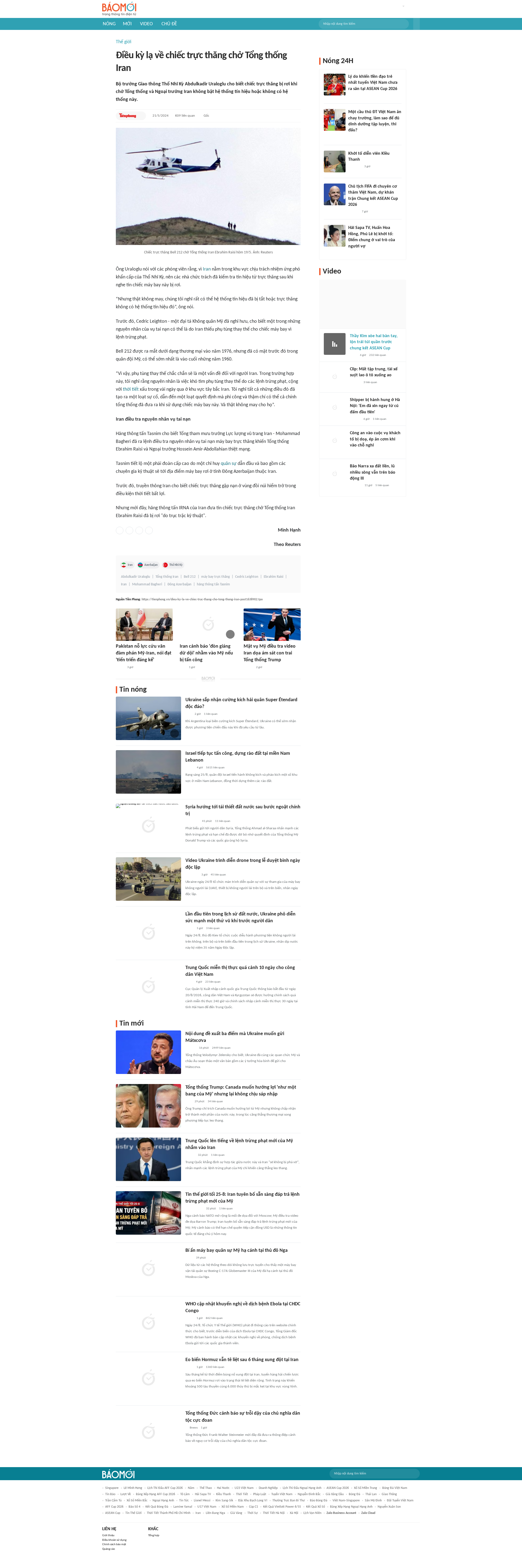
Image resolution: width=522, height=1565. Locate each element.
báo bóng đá (318, 1500)
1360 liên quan (215, 1367)
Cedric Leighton (246, 577)
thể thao (206, 1488)
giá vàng (236, 1513)
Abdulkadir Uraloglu (135, 577)
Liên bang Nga (215, 1513)
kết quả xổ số (315, 1506)
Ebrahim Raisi (273, 577)
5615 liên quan (215, 767)
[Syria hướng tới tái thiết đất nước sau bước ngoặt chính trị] (148, 825)
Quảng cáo (108, 1549)
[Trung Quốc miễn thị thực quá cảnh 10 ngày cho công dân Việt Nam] (148, 986)
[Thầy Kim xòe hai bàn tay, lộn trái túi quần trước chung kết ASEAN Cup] (335, 344)
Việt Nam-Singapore (346, 1500)
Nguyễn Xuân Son (389, 1506)
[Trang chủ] (119, 9)
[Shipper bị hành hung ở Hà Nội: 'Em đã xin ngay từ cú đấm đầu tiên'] (335, 408)
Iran (207, 269)
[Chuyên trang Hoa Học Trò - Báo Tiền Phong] (351, 137)
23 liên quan (212, 981)
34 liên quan (215, 1101)
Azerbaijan (151, 565)
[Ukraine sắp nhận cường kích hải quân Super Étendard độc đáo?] (148, 718)
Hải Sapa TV (203, 1494)
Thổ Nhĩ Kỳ (175, 565)
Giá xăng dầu (335, 1494)
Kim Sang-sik (224, 1500)
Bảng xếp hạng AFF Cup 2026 (155, 1494)
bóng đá (354, 1494)
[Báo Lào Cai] (189, 1318)
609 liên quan (185, 115)
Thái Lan (371, 1494)
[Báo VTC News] (191, 875)
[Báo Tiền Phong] (127, 116)
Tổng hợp (153, 1535)
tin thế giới (133, 1513)
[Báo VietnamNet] (248, 667)
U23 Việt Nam (244, 1488)
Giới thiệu (108, 1535)
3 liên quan (213, 928)
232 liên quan (377, 355)
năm (191, 1488)
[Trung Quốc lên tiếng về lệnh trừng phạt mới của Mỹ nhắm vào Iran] (148, 1159)
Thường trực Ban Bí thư (288, 1500)
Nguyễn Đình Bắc (309, 1494)
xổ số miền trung (365, 1488)
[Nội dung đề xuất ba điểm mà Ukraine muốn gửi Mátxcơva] (148, 1052)
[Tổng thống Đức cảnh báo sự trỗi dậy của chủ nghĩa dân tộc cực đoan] (148, 1432)
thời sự (252, 1513)
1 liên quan (210, 714)
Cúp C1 (253, 1506)
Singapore (112, 1488)
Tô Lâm (185, 1494)
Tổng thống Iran (167, 577)
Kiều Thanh (223, 1494)
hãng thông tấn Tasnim (213, 584)
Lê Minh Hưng (133, 1488)
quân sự (229, 463)
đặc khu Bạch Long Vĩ (252, 1500)
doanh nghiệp (268, 1488)
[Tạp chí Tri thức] (353, 355)
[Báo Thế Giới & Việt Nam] (120, 667)
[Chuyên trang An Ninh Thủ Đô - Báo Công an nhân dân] (183, 667)
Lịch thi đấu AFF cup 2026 (165, 1488)
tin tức (184, 1500)
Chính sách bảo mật (114, 1544)
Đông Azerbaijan (179, 584)
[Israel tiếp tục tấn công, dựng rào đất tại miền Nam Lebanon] (148, 772)
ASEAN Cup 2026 (338, 1488)
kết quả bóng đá (156, 1506)
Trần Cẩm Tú (113, 1500)
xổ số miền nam (233, 1506)
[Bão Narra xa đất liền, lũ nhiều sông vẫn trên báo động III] (335, 474)
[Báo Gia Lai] (194, 1208)
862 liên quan (214, 1318)
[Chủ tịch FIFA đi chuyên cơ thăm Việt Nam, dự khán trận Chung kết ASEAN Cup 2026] (335, 194)
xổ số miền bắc (137, 1500)
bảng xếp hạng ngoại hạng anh (351, 1506)
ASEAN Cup (112, 1513)
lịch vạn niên (312, 1513)
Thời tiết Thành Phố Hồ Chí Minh (168, 1513)
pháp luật (259, 1494)
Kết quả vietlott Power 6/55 (282, 1506)
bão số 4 (134, 1506)
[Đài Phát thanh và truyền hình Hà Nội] (355, 485)
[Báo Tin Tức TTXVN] (189, 982)
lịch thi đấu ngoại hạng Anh (302, 1488)
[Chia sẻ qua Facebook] (119, 530)
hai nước (223, 1488)
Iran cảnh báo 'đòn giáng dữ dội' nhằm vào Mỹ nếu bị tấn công (206, 653)
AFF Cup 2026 (114, 1506)
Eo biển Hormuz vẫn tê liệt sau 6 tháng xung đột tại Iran (242, 1359)
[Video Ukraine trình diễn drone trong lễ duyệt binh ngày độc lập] (148, 879)
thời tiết (131, 389)
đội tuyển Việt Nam (400, 1500)
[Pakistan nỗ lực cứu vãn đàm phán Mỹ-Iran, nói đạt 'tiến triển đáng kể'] (144, 624)
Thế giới (123, 42)
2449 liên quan (221, 1048)
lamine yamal (182, 1506)
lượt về (125, 1494)
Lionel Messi (202, 1500)
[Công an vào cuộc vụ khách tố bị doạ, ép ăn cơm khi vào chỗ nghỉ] (335, 441)
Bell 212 (190, 577)
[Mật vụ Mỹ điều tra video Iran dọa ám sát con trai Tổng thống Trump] (272, 624)
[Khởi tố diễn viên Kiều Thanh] (335, 161)
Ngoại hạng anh (163, 1500)
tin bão (110, 1494)
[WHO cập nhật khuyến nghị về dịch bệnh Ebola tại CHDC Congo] (148, 1322)
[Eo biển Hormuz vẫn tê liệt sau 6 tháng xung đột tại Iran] (148, 1378)
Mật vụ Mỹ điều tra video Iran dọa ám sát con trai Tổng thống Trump (270, 653)
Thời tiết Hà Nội (274, 1513)
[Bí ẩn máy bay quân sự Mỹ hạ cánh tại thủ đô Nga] (148, 1269)
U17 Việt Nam (206, 1506)
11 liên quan (222, 821)
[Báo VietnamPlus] (192, 821)
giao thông (389, 1494)
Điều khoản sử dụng (114, 1540)
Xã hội (294, 1513)
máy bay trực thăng (215, 577)
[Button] (416, 24)
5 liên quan (382, 485)
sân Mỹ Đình (373, 1500)
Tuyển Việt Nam (282, 1494)
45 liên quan (218, 874)
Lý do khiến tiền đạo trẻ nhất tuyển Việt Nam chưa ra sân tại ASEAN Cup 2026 (372, 82)
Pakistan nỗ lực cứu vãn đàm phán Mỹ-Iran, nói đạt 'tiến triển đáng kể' (143, 653)
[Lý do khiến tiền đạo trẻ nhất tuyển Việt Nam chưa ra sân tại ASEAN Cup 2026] (335, 84)
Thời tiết (242, 1494)
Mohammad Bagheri (147, 584)
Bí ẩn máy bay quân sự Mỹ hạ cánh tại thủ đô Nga (236, 1250)
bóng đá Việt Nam (394, 1488)
